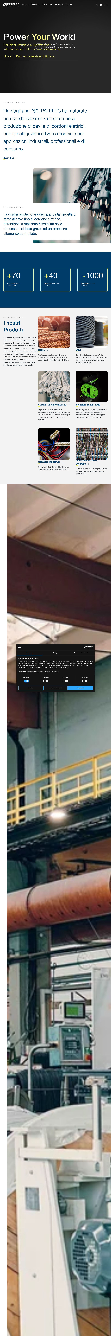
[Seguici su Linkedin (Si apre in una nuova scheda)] (101, 4)
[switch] (45, 681)
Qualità (44, 4)
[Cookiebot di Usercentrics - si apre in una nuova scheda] (85, 647)
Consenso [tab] (29, 653)
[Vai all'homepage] (11, 4)
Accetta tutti (80, 688)
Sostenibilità (59, 4)
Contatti (69, 4)
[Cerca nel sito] (97, 5)
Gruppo (25, 5)
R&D (50, 4)
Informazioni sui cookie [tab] (81, 653)
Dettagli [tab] (55, 653)
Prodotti (35, 5)
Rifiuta (31, 688)
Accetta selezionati (55, 688)
